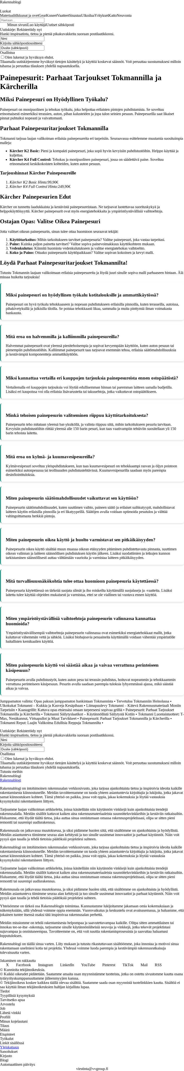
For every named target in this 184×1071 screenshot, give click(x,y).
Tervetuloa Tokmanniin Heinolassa (142, 701)
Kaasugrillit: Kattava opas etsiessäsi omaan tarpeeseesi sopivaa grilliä (70, 710)
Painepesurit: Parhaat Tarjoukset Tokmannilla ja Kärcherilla (124, 718)
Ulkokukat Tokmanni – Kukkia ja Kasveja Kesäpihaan (41, 705)
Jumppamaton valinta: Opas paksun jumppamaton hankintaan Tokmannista (56, 701)
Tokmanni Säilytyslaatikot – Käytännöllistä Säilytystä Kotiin (89, 714)
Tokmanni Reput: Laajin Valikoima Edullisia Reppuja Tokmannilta (50, 723)
